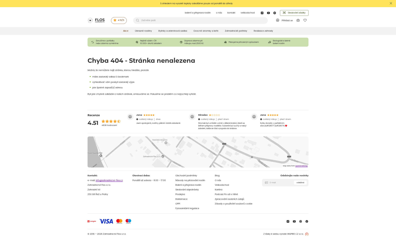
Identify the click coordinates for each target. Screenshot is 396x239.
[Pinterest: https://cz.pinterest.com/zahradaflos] (300, 221)
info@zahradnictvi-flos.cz (109, 180)
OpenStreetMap (301, 166)
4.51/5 (121, 20)
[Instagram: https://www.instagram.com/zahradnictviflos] (262, 13)
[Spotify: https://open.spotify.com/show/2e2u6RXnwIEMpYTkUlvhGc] (275, 13)
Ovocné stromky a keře (206, 31)
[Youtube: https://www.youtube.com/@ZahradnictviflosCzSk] (268, 13)
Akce (125, 31)
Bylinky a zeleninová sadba (172, 31)
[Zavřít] (391, 3)
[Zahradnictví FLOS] (96, 20)
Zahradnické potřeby (236, 31)
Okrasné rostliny (143, 31)
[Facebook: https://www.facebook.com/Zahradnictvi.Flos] (307, 221)
